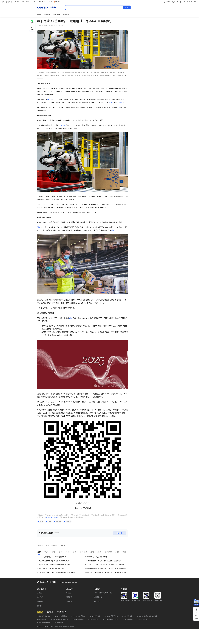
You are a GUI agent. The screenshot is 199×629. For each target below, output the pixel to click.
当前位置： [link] (41, 545)
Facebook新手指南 (94, 616)
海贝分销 (97, 601)
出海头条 (54, 545)
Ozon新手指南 (41, 619)
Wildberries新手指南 (61, 616)
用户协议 (40, 601)
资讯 (14, 2)
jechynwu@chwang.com (52, 517)
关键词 (113, 230)
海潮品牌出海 (98, 597)
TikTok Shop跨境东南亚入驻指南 (146, 616)
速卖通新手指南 (127, 616)
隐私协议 (40, 606)
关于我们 (40, 593)
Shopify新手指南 (128, 619)
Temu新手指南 (58, 622)
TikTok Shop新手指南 (78, 616)
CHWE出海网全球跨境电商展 (103, 593)
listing (111, 102)
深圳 (71, 318)
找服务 (27, 2)
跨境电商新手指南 (78, 619)
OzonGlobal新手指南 (43, 622)
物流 (121, 102)
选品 (118, 107)
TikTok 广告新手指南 (111, 616)
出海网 (47, 545)
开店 (39, 227)
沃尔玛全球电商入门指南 (110, 619)
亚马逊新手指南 (93, 619)
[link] (47, 545)
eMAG (49, 99)
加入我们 (40, 597)
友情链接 (69, 601)
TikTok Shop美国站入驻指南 (59, 619)
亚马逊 (63, 125)
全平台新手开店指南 (43, 616)
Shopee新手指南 (142, 619)
